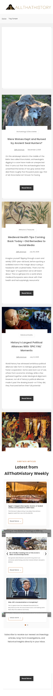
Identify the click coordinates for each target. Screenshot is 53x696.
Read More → (15, 521)
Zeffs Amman (19, 150)
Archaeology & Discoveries (27, 132)
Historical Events (26, 335)
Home (4, 19)
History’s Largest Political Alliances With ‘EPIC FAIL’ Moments (26, 346)
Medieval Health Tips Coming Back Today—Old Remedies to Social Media (26, 241)
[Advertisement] (26, 57)
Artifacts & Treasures (26, 230)
